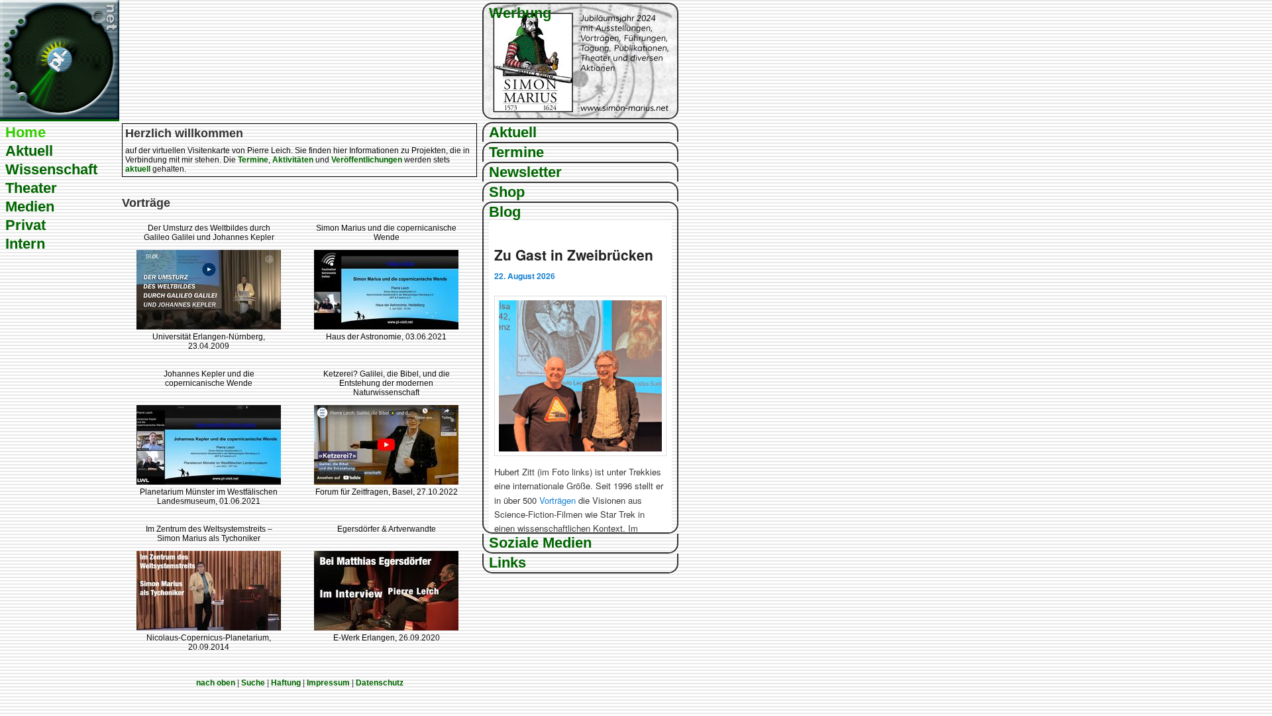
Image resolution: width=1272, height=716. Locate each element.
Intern (25, 243)
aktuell (137, 169)
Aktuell (29, 151)
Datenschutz (379, 682)
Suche (253, 682)
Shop (507, 192)
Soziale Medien (540, 542)
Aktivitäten (292, 159)
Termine (516, 152)
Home (25, 132)
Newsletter (525, 172)
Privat (25, 225)
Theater (31, 188)
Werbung (520, 13)
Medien (29, 206)
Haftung (286, 682)
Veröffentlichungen (366, 159)
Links (507, 562)
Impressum (328, 682)
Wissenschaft (51, 169)
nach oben (215, 682)
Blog (505, 212)
